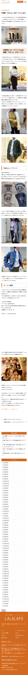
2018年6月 (5, 585)
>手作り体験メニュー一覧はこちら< (9, 409)
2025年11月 (6, 483)
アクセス (3, 635)
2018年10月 (6, 576)
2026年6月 (5, 467)
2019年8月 (5, 553)
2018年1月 (5, 596)
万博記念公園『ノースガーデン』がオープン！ (14, 422)
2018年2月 (5, 594)
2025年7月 (5, 492)
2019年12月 (6, 543)
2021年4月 (5, 516)
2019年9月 (5, 550)
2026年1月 (5, 479)
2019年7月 (5, 555)
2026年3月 (5, 474)
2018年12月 (6, 571)
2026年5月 (5, 469)
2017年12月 (6, 599)
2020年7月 (5, 527)
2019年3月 (5, 564)
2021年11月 (6, 511)
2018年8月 (5, 580)
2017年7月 (5, 606)
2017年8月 (5, 603)
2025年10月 (6, 486)
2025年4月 (5, 499)
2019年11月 (6, 546)
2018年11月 (6, 573)
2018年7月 (5, 583)
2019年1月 (5, 569)
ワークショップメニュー (20, 630)
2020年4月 (5, 534)
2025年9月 (5, 488)
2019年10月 (6, 548)
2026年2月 (5, 476)
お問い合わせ (4, 637)
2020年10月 (6, 520)
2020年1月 (5, 541)
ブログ (16, 633)
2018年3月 (5, 592)
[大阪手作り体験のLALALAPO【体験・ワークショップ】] (14, 619)
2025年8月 (5, 490)
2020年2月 (5, 539)
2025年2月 (5, 504)
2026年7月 (5, 465)
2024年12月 (6, 506)
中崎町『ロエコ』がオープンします (13, 13)
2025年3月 (5, 502)
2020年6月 (5, 529)
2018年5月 (5, 587)
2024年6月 (5, 509)
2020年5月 (5, 532)
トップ (2, 630)
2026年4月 (5, 472)
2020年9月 (5, 522)
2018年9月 (5, 578)
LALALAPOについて (19, 635)
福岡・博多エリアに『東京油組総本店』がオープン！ (13, 648)
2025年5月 (5, 497)
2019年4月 (5, 562)
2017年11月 (6, 601)
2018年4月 (5, 589)
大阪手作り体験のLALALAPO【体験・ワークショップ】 (14, 624)
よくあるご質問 (4, 633)
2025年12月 (6, 481)
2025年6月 (5, 495)
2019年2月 (5, 566)
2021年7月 (5, 513)
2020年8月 (5, 525)
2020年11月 (6, 518)
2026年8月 (5, 462)
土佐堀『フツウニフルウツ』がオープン (12, 419)
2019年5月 (5, 559)
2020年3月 (5, 536)
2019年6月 (5, 557)
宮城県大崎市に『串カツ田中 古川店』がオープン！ (13, 656)
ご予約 (16, 637)
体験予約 (20, 2)
